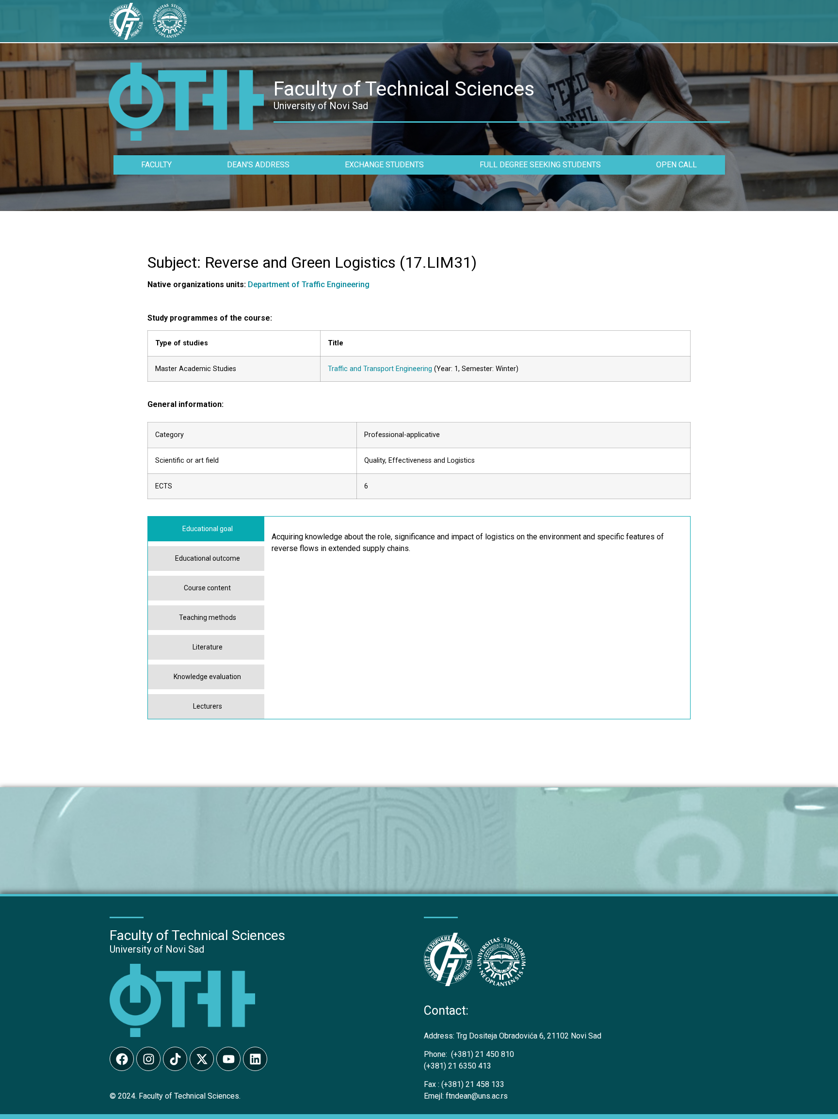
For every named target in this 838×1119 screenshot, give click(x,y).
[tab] (206, 529)
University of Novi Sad (157, 949)
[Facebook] (122, 1059)
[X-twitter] (202, 1059)
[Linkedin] (255, 1059)
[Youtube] (228, 1059)
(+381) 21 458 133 (464, 1084)
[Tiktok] (175, 1059)
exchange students (384, 164)
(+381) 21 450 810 (469, 1054)
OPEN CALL (676, 164)
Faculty (156, 164)
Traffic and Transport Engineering (380, 369)
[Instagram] (148, 1059)
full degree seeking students (540, 164)
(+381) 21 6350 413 (457, 1065)
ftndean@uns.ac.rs (477, 1096)
